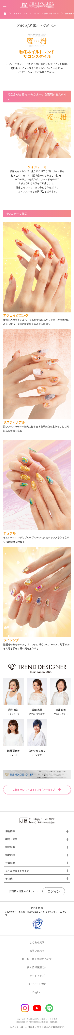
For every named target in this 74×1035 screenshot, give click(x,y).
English (37, 992)
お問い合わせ (37, 950)
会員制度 (10, 862)
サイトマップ (37, 975)
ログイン (53, 891)
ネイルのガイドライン (17, 870)
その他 (8, 878)
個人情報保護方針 (37, 967)
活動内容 (10, 854)
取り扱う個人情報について (37, 959)
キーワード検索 (37, 984)
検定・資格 (11, 839)
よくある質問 (37, 942)
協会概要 (10, 831)
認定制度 (10, 847)
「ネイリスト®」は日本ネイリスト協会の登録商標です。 (37, 1027)
